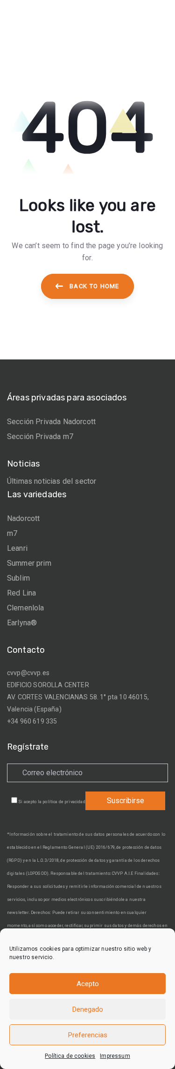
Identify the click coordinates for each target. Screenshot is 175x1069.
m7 (12, 533)
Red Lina (21, 593)
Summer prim (29, 563)
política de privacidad (63, 801)
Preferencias (87, 1035)
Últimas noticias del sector (51, 481)
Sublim (18, 578)
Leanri (17, 548)
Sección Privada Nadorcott (51, 421)
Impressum (115, 1056)
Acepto (88, 984)
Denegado (87, 1009)
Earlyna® (22, 622)
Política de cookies (70, 1056)
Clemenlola (25, 607)
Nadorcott (23, 518)
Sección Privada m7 (40, 436)
